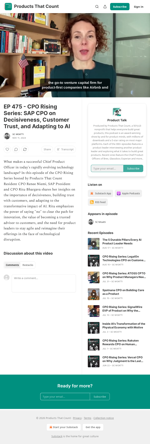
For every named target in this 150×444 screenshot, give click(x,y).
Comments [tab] (12, 265)
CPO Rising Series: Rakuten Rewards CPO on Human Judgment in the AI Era (120, 342)
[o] (94, 244)
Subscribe (120, 6)
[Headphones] (7, 59)
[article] (117, 244)
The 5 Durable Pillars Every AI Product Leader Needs (121, 241)
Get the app (93, 427)
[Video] (7, 51)
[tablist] (19, 265)
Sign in (138, 6)
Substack (56, 436)
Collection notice (103, 418)
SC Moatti (18, 134)
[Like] (7, 149)
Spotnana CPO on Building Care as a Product (123, 292)
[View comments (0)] (142, 55)
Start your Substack (65, 427)
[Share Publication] (105, 6)
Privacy (77, 418)
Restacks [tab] (27, 265)
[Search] (97, 6)
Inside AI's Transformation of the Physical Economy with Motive (123, 325)
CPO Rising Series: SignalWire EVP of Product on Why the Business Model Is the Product (122, 308)
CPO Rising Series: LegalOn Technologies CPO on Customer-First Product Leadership (124, 258)
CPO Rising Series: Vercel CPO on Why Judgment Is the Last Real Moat (122, 359)
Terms (87, 418)
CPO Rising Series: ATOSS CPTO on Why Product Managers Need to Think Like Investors (124, 275)
